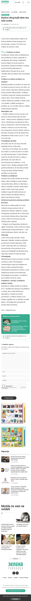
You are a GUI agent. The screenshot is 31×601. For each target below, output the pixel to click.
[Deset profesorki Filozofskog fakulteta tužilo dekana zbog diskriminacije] (5, 459)
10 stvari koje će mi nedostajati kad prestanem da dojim (6, 547)
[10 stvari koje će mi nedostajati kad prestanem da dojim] (8, 539)
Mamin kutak (5, 14)
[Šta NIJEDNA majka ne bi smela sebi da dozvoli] (15, 322)
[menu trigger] (28, 2)
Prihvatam (15, 599)
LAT (19, 2)
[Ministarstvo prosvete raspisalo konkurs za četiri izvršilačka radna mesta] (5, 480)
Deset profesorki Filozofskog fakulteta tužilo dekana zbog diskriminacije (18, 458)
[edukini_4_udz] (13, 436)
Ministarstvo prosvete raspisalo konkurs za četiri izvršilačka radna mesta (19, 479)
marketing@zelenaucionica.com (15, 590)
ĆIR (16, 2)
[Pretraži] (22, 2)
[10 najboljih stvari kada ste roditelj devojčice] (23, 517)
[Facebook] (13, 573)
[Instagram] (17, 573)
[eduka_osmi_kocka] (13, 413)
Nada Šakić (6, 24)
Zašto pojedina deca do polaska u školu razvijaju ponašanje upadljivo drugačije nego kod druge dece (8, 528)
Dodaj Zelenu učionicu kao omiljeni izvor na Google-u (15, 28)
